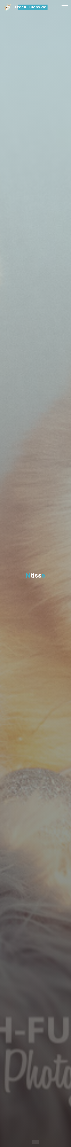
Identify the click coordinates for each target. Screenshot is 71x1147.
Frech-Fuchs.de (30, 7)
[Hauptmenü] (65, 7)
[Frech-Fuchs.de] (8, 7)
